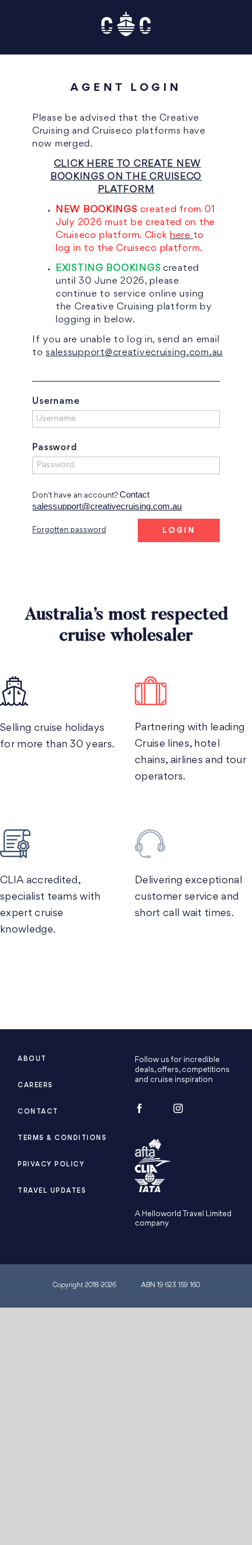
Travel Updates (52, 1191)
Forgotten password (69, 530)
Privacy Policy (51, 1165)
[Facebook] (139, 1108)
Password (54, 448)
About (32, 1059)
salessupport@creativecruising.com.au (134, 353)
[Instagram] (178, 1108)
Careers (35, 1086)
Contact (38, 1112)
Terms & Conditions (62, 1138)
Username (56, 401)
